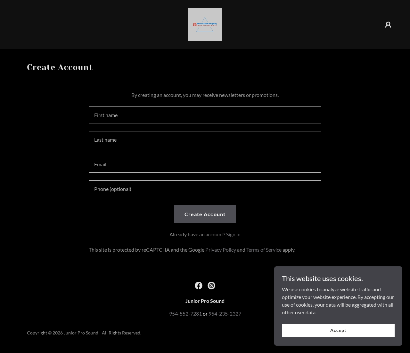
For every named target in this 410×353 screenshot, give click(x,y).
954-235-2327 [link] (225, 313)
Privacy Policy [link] (220, 250)
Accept (338, 330)
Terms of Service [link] (264, 250)
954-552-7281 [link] (185, 313)
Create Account (204, 214)
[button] (388, 24)
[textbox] (205, 114)
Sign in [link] (233, 234)
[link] (205, 24)
